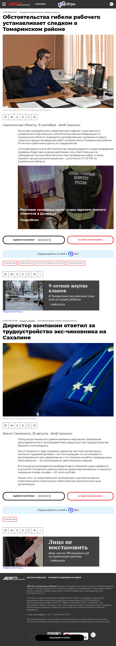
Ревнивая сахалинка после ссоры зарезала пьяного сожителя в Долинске (63, 211)
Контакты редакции (36, 578)
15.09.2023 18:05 (10, 12)
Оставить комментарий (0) (90, 240)
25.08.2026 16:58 (10, 321)
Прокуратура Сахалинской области (20, 418)
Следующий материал (59, 638)
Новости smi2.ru (13, 311)
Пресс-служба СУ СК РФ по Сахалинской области (26, 110)
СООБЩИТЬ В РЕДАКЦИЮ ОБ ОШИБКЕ (64, 578)
